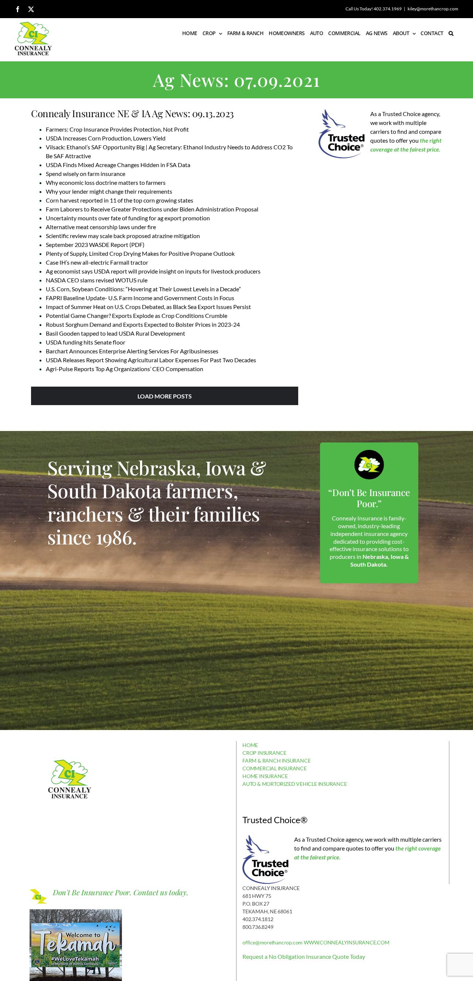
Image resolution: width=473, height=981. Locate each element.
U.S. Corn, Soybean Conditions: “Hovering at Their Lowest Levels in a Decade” (143, 288)
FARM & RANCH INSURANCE (276, 760)
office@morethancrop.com (272, 942)
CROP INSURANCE (264, 753)
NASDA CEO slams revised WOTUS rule (96, 280)
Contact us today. (160, 892)
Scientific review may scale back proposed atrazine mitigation (123, 235)
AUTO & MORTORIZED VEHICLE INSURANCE (294, 784)
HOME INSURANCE (265, 776)
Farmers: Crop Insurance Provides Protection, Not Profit (117, 129)
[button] (451, 33)
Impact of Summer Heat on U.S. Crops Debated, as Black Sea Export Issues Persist (148, 306)
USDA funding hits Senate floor (85, 342)
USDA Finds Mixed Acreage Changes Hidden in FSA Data (118, 164)
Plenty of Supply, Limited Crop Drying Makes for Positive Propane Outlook (140, 253)
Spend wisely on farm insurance (85, 173)
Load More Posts (164, 396)
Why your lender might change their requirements (109, 191)
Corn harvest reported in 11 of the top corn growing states (119, 200)
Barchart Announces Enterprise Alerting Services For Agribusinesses (132, 350)
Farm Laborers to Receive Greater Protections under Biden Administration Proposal (152, 209)
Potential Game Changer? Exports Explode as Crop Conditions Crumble (136, 315)
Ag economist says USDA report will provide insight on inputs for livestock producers (153, 271)
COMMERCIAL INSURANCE (274, 768)
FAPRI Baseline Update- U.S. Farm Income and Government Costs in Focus (140, 297)
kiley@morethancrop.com (433, 8)
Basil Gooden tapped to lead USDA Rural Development (115, 333)
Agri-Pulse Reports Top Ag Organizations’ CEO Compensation (124, 368)
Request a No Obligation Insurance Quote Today (303, 956)
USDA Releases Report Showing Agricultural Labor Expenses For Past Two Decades (151, 359)
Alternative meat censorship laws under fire (101, 226)
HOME (250, 745)
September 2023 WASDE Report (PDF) (95, 244)
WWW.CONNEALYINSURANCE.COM (346, 942)
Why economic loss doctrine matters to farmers (106, 182)
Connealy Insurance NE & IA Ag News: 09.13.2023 (132, 113)
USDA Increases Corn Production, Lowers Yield (106, 138)
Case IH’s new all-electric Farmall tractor (97, 262)
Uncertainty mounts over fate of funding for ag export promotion (128, 217)
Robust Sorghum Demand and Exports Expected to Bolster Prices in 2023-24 (143, 324)
